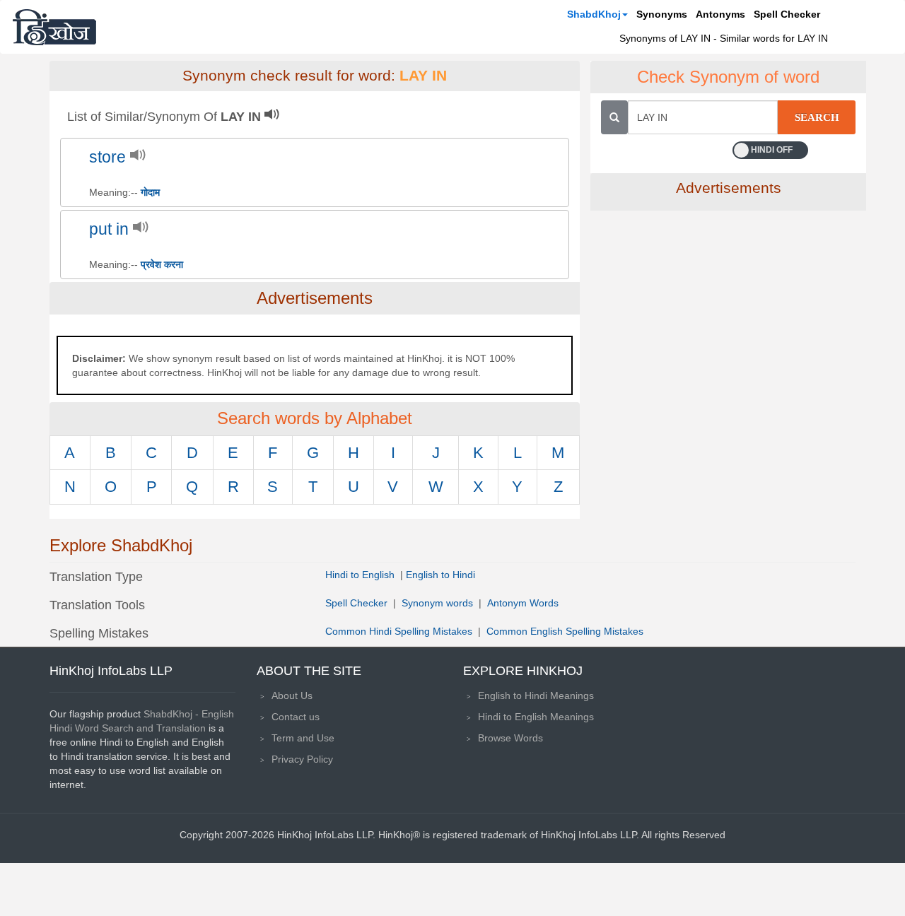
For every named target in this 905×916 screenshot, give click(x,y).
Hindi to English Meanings (536, 716)
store (107, 157)
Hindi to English (361, 574)
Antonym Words (523, 603)
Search (817, 117)
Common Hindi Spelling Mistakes (398, 631)
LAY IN (423, 75)
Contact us (296, 716)
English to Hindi (440, 574)
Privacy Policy (302, 759)
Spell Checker (787, 14)
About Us (292, 695)
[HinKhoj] (54, 26)
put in (109, 229)
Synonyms (661, 14)
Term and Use (303, 738)
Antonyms (720, 14)
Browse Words (510, 738)
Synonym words (437, 603)
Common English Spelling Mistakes (564, 631)
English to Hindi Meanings (536, 695)
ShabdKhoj (594, 14)
